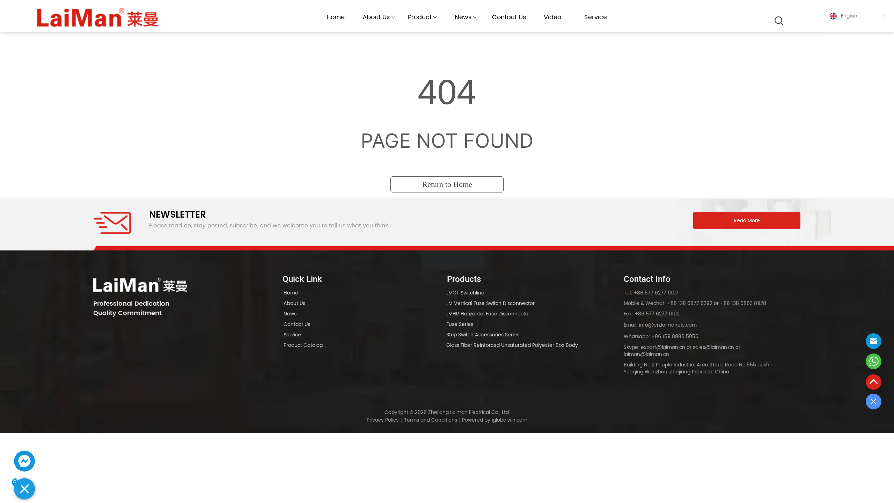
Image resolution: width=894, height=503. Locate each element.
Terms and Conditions (430, 420)
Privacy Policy (383, 420)
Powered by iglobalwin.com (494, 420)
